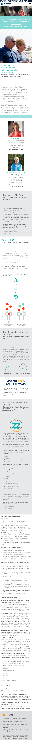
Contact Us (24, 718)
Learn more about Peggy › (16, 186)
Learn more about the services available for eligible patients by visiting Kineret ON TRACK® (14, 393)
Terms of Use (16, 718)
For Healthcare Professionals (14, 1)
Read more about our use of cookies (18, 738)
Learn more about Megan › (16, 150)
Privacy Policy (7, 718)
